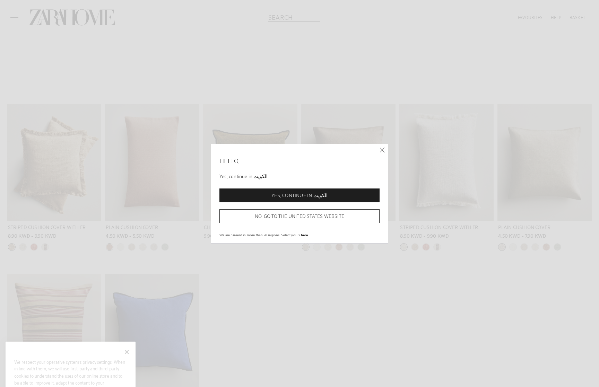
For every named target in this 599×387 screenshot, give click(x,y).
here (304, 235)
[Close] (382, 150)
